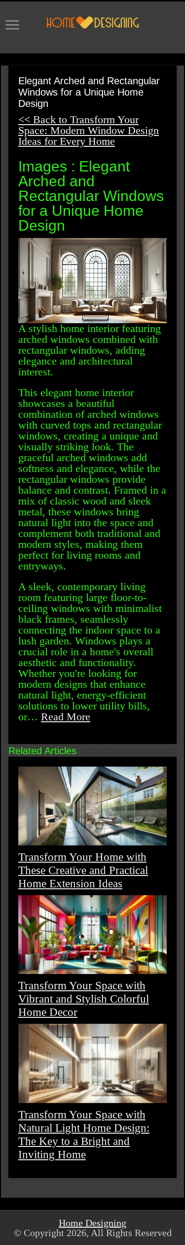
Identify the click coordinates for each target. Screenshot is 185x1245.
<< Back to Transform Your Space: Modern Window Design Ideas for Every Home (88, 130)
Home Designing (92, 1222)
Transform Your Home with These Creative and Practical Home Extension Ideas (83, 870)
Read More (65, 716)
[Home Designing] (92, 22)
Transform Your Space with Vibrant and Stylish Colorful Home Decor (83, 998)
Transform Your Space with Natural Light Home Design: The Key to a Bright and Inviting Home (83, 1134)
